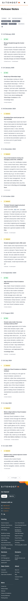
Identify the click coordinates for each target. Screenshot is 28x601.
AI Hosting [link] (17, 542)
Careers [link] (17, 579)
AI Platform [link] (3, 555)
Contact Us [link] (5, 510)
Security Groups (8, 59)
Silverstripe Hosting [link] (5, 535)
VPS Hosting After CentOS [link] (21, 544)
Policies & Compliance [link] (6, 593)
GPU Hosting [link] (4, 529)
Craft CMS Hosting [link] (19, 533)
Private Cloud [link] (18, 527)
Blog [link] (16, 574)
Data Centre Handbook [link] (6, 574)
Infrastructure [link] (4, 572)
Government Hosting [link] (19, 540)
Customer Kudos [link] (19, 576)
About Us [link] (17, 569)
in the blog (14, 185)
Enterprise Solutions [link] (5, 560)
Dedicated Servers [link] (5, 527)
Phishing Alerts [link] (4, 597)
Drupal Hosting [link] (18, 538)
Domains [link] (17, 555)
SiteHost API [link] (4, 562)
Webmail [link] (3, 591)
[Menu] (24, 2)
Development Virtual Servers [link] (18, 530)
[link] (2, 514)
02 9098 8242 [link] (6, 508)
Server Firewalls (20, 59)
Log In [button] (4, 496)
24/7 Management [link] (5, 558)
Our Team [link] (17, 572)
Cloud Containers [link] (5, 522)
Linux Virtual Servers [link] (19, 522)
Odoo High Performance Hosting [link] (6, 548)
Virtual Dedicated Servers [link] (20, 525)
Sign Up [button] (11, 496)
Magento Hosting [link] (19, 535)
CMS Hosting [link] (4, 540)
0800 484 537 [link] (6, 505)
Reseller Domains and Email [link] (20, 558)
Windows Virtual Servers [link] (6, 525)
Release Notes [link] (4, 588)
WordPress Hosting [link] (5, 533)
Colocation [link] (3, 569)
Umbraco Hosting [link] (5, 538)
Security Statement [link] (5, 595)
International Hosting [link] (6, 542)
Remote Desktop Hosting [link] (6, 544)
